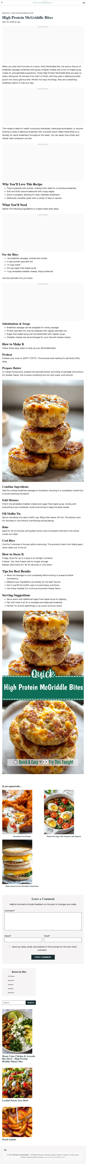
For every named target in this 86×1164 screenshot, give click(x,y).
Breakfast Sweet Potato (22, 836)
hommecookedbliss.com (43, 2)
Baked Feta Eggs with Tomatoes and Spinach (64, 836)
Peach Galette (9, 1139)
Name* (7, 936)
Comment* (9, 910)
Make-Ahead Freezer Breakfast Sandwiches (22, 886)
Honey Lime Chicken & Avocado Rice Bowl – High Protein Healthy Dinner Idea (18, 1058)
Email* (47, 936)
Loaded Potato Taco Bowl (15, 1100)
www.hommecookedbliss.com (54, 1157)
